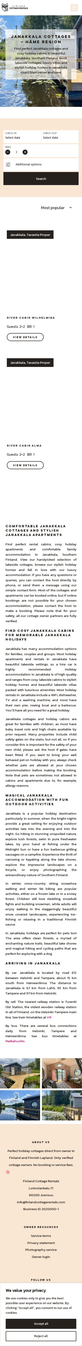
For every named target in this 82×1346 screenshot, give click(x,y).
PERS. (8, 147)
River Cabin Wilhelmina (31, 317)
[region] (41, 1314)
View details (25, 337)
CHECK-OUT (50, 133)
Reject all (41, 1336)
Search (41, 178)
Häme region (44, 41)
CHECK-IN (10, 133)
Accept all (41, 1323)
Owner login (41, 1256)
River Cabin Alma (24, 445)
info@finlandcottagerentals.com (41, 1202)
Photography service (41, 1249)
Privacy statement (41, 1242)
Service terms (41, 1235)
